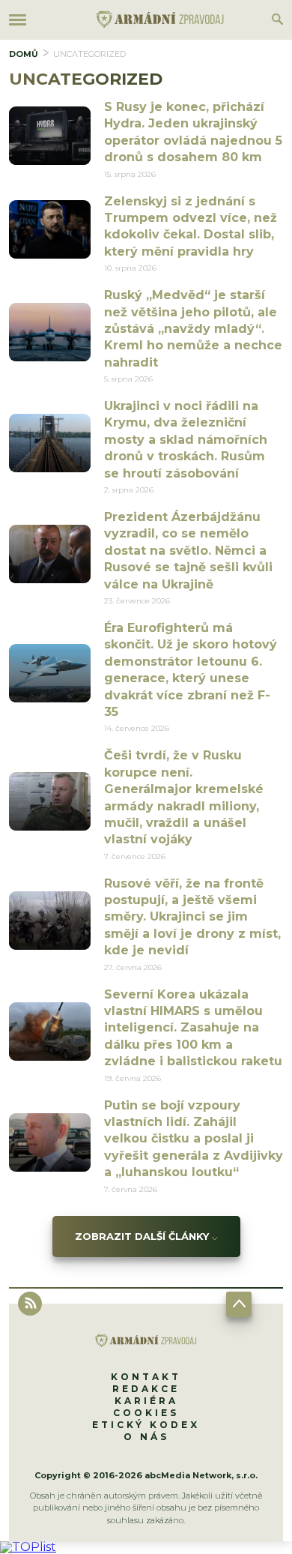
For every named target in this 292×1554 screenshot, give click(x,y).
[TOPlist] (28, 1547)
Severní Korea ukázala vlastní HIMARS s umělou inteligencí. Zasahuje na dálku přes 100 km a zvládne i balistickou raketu (193, 1028)
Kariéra (146, 1400)
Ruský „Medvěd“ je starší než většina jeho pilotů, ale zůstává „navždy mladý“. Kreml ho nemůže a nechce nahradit (193, 329)
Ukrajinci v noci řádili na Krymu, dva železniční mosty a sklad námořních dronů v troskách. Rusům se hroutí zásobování (185, 440)
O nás (146, 1436)
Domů (23, 54)
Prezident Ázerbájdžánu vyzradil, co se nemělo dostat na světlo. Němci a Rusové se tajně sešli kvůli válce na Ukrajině (188, 550)
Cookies (146, 1412)
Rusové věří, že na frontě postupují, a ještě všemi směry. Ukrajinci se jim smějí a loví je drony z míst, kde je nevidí (192, 917)
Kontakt (146, 1376)
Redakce (146, 1388)
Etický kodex (146, 1424)
